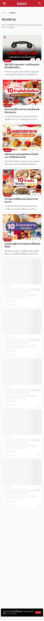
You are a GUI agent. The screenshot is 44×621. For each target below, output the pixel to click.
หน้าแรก (4, 13)
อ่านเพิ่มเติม (12, 614)
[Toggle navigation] (4, 3)
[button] (32, 60)
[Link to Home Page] (21, 3)
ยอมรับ (38, 612)
